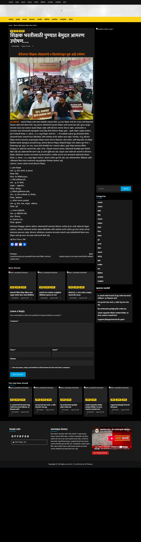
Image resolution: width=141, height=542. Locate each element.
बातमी (16, 31)
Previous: (30, 256)
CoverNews (77, 464)
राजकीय (36, 2)
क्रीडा (64, 2)
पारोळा (99, 236)
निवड (99, 231)
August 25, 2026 (25, 298)
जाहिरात (100, 223)
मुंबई (99, 260)
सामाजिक (50, 2)
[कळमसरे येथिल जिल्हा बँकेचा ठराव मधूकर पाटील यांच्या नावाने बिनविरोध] (22, 281)
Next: (76, 255)
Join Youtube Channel (100, 453)
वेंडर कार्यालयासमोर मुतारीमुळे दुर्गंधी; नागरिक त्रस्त (112, 309)
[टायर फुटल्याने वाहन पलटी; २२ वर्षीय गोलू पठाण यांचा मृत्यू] (45, 394)
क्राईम (17, 2)
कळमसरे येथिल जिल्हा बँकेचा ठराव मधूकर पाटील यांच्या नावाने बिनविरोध (22, 294)
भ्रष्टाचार (100, 252)
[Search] (131, 19)
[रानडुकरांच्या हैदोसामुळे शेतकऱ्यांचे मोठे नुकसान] (120, 394)
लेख (99, 269)
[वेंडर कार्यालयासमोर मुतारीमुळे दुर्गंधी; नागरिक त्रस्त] (70, 394)
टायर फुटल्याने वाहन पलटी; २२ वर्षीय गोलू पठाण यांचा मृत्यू (113, 304)
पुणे (11, 31)
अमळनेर (11, 2)
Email (55, 350)
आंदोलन (100, 207)
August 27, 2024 (25, 46)
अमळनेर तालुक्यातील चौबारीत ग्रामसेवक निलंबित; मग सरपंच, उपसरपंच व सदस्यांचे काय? (113, 314)
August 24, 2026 (54, 298)
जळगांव (23, 2)
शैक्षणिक (43, 2)
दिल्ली (99, 227)
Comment (14, 321)
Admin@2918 (15, 46)
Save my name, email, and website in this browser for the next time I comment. (41, 367)
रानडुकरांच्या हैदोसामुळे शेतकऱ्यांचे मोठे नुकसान (111, 319)
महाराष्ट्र (29, 2)
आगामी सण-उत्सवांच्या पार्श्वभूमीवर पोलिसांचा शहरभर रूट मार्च (50, 294)
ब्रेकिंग (99, 248)
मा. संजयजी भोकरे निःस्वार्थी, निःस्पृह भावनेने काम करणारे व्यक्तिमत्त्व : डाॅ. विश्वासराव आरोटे (114, 297)
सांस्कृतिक (58, 2)
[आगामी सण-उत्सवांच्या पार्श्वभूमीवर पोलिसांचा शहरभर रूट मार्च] (51, 281)
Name (13, 350)
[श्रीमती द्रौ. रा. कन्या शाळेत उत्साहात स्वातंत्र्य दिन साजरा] (80, 281)
